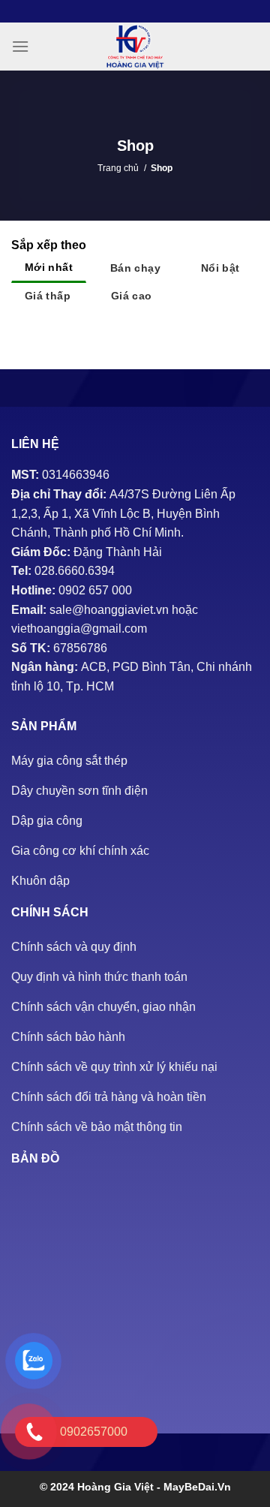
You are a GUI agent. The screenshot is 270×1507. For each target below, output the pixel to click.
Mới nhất (49, 267)
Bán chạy (135, 268)
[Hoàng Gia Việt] (135, 47)
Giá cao (131, 296)
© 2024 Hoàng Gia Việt (98, 1487)
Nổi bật (220, 268)
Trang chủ (118, 168)
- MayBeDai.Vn (194, 1487)
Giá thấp (47, 296)
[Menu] (20, 46)
